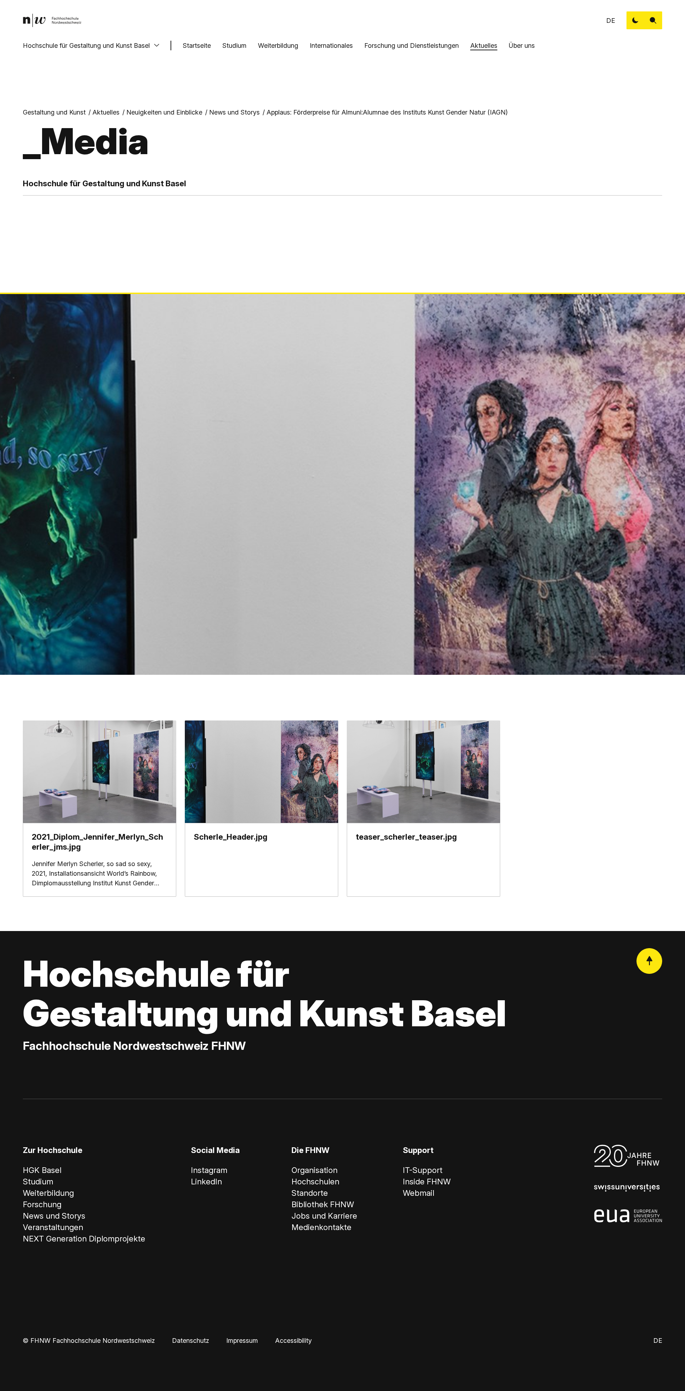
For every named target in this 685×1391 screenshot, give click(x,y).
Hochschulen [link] (315, 1181)
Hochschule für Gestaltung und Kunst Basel (86, 45)
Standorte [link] (309, 1193)
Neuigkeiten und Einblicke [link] (164, 112)
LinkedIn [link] (206, 1181)
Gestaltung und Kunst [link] (54, 112)
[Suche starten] (653, 20)
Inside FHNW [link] (427, 1181)
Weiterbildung (278, 45)
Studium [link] (38, 1181)
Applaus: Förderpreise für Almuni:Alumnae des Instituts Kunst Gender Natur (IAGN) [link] (387, 112)
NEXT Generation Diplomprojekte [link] (84, 1238)
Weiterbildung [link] (48, 1193)
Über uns (522, 45)
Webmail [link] (418, 1193)
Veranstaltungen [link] (53, 1227)
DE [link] (610, 20)
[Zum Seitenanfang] (649, 961)
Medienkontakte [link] (321, 1227)
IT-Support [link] (422, 1170)
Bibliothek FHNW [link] (322, 1204)
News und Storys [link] (234, 112)
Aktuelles (483, 45)
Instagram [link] (209, 1170)
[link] (52, 20)
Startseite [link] (197, 45)
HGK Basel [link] (42, 1170)
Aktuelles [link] (106, 112)
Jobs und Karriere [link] (324, 1215)
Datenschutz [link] (190, 1340)
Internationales (331, 45)
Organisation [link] (314, 1170)
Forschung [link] (42, 1204)
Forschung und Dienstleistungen (411, 45)
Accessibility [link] (293, 1340)
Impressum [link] (242, 1340)
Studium (234, 45)
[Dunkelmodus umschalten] (635, 20)
